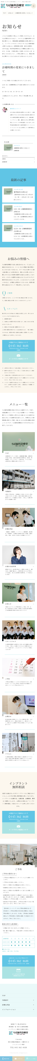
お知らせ (10, 13)
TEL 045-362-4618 (18, 1047)
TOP (4, 13)
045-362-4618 (19, 346)
